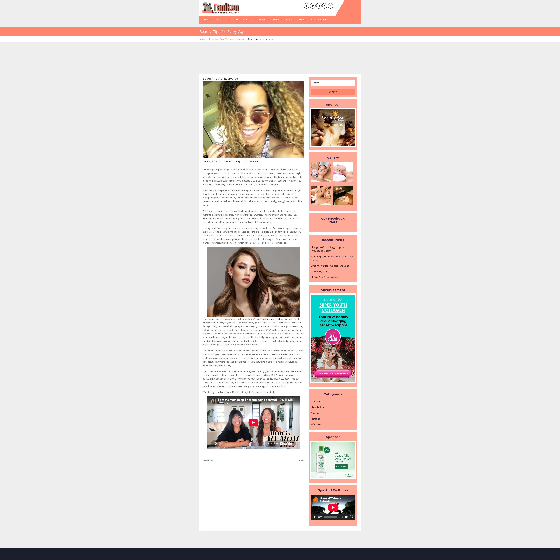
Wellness (316, 424)
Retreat (301, 19)
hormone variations (274, 319)
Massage (316, 413)
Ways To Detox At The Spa (274, 19)
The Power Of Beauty (241, 19)
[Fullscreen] (351, 516)
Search (333, 92)
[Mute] (346, 516)
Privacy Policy (319, 19)
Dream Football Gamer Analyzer (330, 265)
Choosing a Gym (320, 271)
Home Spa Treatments (324, 277)
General (240, 39)
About (219, 19)
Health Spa (317, 407)
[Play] (314, 516)
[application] (333, 507)
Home (207, 19)
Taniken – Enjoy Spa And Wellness (216, 39)
